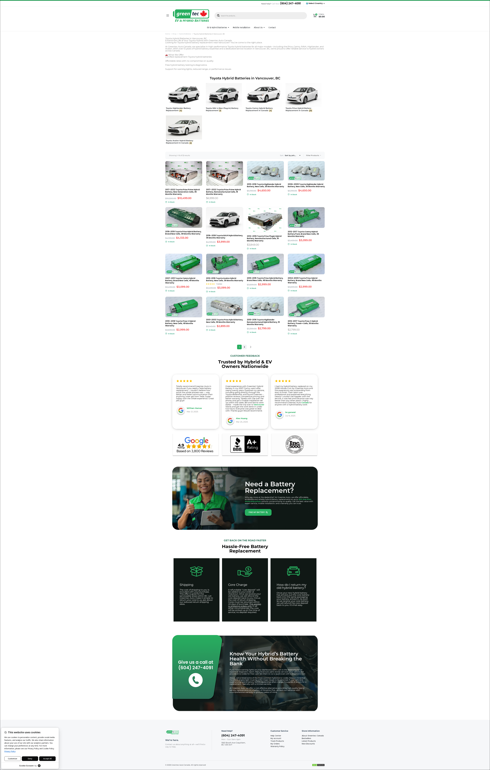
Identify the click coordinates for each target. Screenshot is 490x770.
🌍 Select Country (314, 3)
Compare (200, 165)
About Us (258, 27)
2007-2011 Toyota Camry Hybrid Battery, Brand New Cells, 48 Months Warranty (182, 280)
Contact (272, 27)
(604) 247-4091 (290, 3)
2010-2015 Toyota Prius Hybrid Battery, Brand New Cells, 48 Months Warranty (265, 279)
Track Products (277, 741)
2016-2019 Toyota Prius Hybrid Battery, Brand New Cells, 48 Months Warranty (183, 232)
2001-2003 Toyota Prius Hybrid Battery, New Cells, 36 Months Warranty (224, 320)
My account (276, 738)
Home (167, 34)
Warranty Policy (277, 746)
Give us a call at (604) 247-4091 (195, 665)
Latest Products (309, 741)
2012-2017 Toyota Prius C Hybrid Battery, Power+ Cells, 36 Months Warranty (303, 323)
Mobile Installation (241, 27)
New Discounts (308, 743)
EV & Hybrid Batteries (217, 27)
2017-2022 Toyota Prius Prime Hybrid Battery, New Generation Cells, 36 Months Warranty (182, 191)
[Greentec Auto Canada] (191, 15)
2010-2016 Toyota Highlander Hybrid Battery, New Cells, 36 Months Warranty (265, 185)
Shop (174, 34)
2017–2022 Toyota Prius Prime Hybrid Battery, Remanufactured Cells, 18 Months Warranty (223, 191)
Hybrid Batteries (185, 34)
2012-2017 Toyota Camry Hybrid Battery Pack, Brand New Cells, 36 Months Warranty (303, 234)
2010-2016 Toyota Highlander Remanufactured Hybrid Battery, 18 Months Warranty (263, 322)
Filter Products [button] (312, 155)
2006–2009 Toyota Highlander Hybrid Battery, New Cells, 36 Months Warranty (306, 185)
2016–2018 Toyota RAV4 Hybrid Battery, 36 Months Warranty (224, 236)
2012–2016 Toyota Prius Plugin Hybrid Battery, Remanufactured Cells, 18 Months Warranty (264, 238)
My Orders (275, 743)
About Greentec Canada (313, 735)
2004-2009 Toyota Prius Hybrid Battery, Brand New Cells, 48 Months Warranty (305, 280)
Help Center (276, 735)
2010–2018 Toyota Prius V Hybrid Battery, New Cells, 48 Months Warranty (180, 323)
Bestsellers (306, 738)
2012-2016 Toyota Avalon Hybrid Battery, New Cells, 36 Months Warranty (224, 279)
